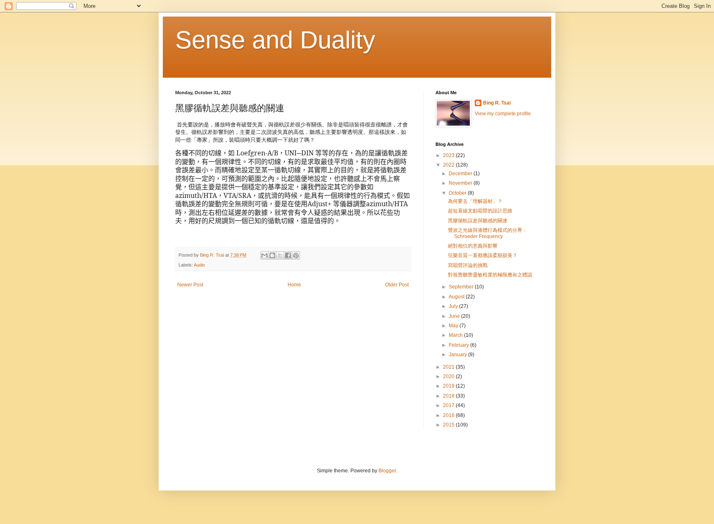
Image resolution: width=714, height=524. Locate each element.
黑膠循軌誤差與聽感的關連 (477, 221)
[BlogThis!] (272, 255)
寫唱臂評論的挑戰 (468, 265)
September (462, 287)
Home (294, 285)
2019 (449, 386)
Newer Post (190, 285)
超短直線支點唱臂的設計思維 (480, 211)
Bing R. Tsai (497, 103)
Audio (199, 264)
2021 (449, 367)
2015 (449, 425)
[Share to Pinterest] (296, 255)
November (461, 183)
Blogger (387, 471)
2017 (449, 405)
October (458, 193)
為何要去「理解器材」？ (475, 201)
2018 (449, 396)
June (455, 316)
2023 (449, 155)
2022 (449, 165)
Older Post (397, 285)
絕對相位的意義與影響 (472, 246)
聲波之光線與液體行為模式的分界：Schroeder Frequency (487, 233)
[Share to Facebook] (288, 255)
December (461, 173)
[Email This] (264, 255)
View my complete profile (503, 114)
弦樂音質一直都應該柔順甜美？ (482, 255)
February (459, 345)
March (456, 335)
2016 (449, 415)
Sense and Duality (275, 40)
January (458, 354)
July (454, 306)
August (457, 297)
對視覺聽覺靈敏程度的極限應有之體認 (490, 275)
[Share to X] (280, 255)
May (454, 326)
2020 (449, 376)
